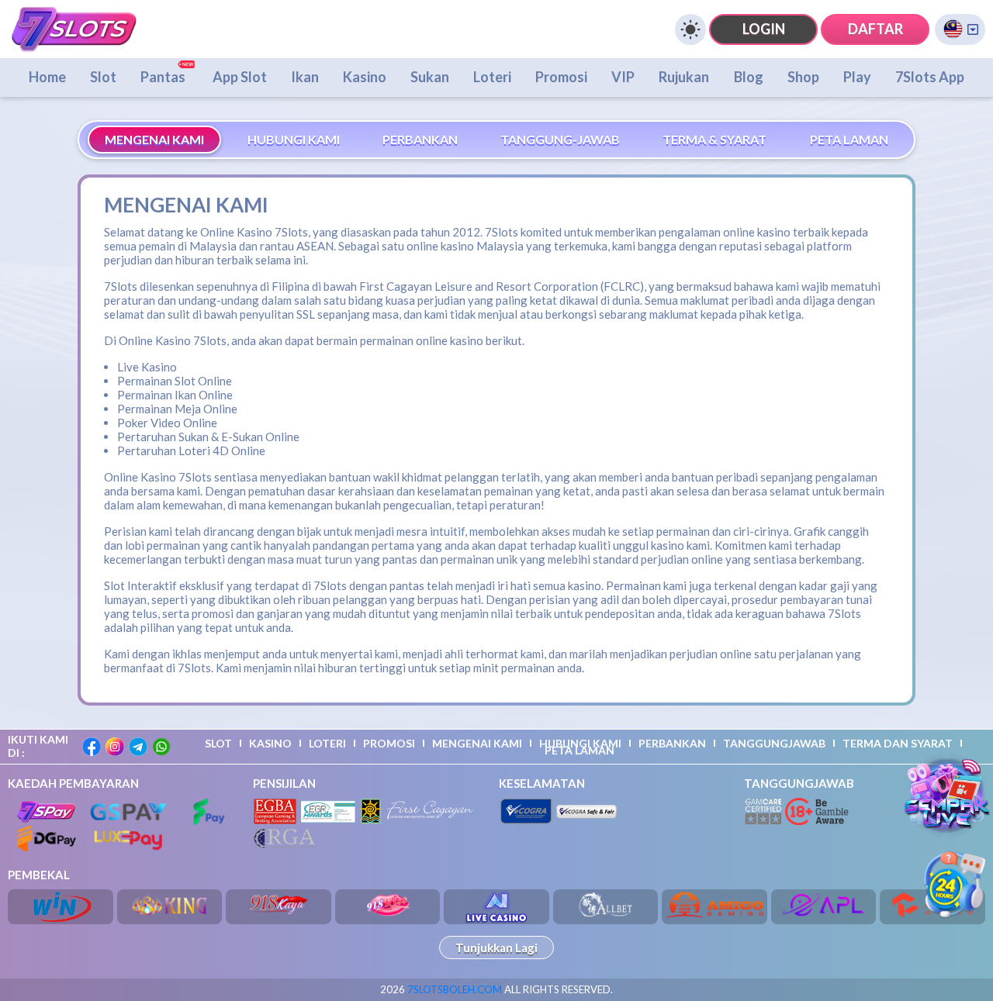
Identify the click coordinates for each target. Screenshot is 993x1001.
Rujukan (684, 76)
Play (857, 76)
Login (763, 28)
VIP (623, 76)
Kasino (364, 76)
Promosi (561, 76)
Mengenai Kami (477, 743)
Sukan (429, 76)
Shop (803, 76)
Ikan (305, 76)
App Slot (240, 76)
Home (47, 76)
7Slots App (929, 76)
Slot (103, 76)
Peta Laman (579, 750)
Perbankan (672, 743)
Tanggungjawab (774, 743)
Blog (748, 76)
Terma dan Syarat (897, 743)
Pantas (164, 76)
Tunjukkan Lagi (496, 947)
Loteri (492, 76)
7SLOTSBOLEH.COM (454, 989)
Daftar (875, 28)
